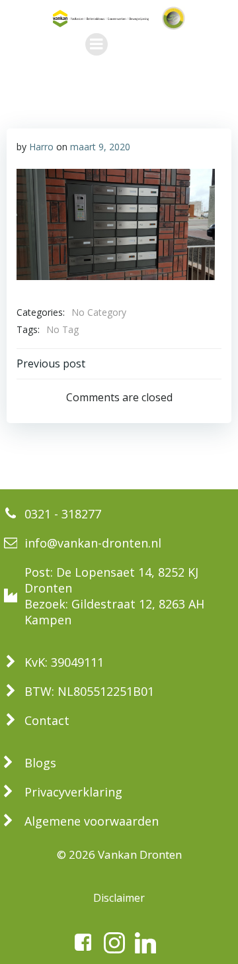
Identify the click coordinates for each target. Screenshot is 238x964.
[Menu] (96, 44)
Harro (41, 146)
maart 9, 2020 (100, 146)
